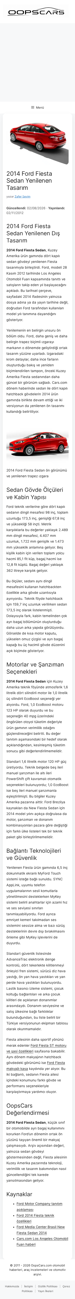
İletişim (28, 1286)
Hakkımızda (12, 1286)
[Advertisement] (37, 62)
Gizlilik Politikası (47, 1286)
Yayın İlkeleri (45, 1291)
